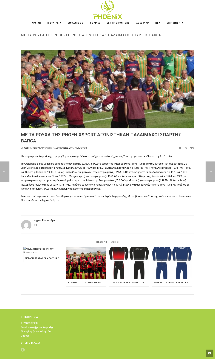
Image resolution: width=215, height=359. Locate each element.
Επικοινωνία (175, 23)
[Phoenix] (107, 9)
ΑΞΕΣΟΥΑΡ (142, 23)
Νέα (157, 23)
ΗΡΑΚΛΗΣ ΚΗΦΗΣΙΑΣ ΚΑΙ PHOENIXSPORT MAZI (173, 283)
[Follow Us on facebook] (23, 350)
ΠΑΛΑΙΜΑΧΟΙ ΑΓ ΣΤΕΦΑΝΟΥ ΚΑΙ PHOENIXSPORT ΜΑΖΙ (130, 283)
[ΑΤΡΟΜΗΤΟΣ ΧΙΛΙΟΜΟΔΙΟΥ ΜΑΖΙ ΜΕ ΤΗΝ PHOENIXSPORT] (86, 263)
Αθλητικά (82, 148)
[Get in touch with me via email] (35, 225)
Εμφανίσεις (75, 23)
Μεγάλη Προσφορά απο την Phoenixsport (44, 258)
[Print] (180, 148)
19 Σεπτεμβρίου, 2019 (63, 148)
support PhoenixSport (34, 148)
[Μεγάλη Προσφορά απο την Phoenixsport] (43, 250)
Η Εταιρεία (54, 23)
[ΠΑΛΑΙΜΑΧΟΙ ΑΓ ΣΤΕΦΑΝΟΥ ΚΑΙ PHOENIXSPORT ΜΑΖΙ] (129, 263)
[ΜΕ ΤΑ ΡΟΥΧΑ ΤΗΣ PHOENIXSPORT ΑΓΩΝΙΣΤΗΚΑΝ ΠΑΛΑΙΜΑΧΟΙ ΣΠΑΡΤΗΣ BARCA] (107, 89)
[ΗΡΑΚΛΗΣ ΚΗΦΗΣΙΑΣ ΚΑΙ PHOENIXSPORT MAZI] (172, 263)
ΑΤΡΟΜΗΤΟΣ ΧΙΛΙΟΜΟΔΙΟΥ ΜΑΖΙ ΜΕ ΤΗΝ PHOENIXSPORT (87, 283)
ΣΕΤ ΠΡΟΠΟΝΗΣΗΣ (118, 23)
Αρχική (36, 23)
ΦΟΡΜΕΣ (95, 23)
